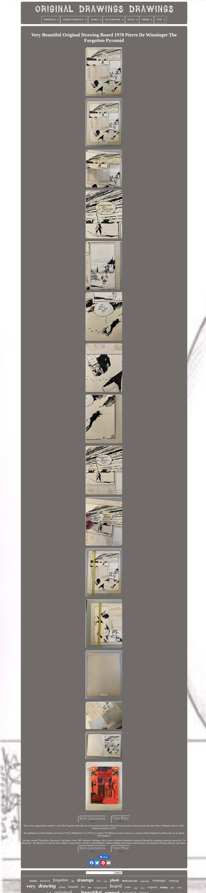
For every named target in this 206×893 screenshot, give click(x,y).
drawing (47, 886)
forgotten (60, 880)
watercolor (144, 881)
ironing (164, 887)
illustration (100, 888)
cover (143, 888)
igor (172, 887)
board (116, 886)
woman (33, 880)
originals (152, 887)
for (83, 887)
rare (99, 880)
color (128, 887)
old (72, 881)
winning (174, 880)
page (136, 888)
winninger (159, 880)
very (30, 886)
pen (89, 887)
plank (114, 880)
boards (73, 887)
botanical (45, 880)
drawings (85, 880)
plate (105, 881)
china (62, 887)
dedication (129, 881)
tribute (179, 888)
